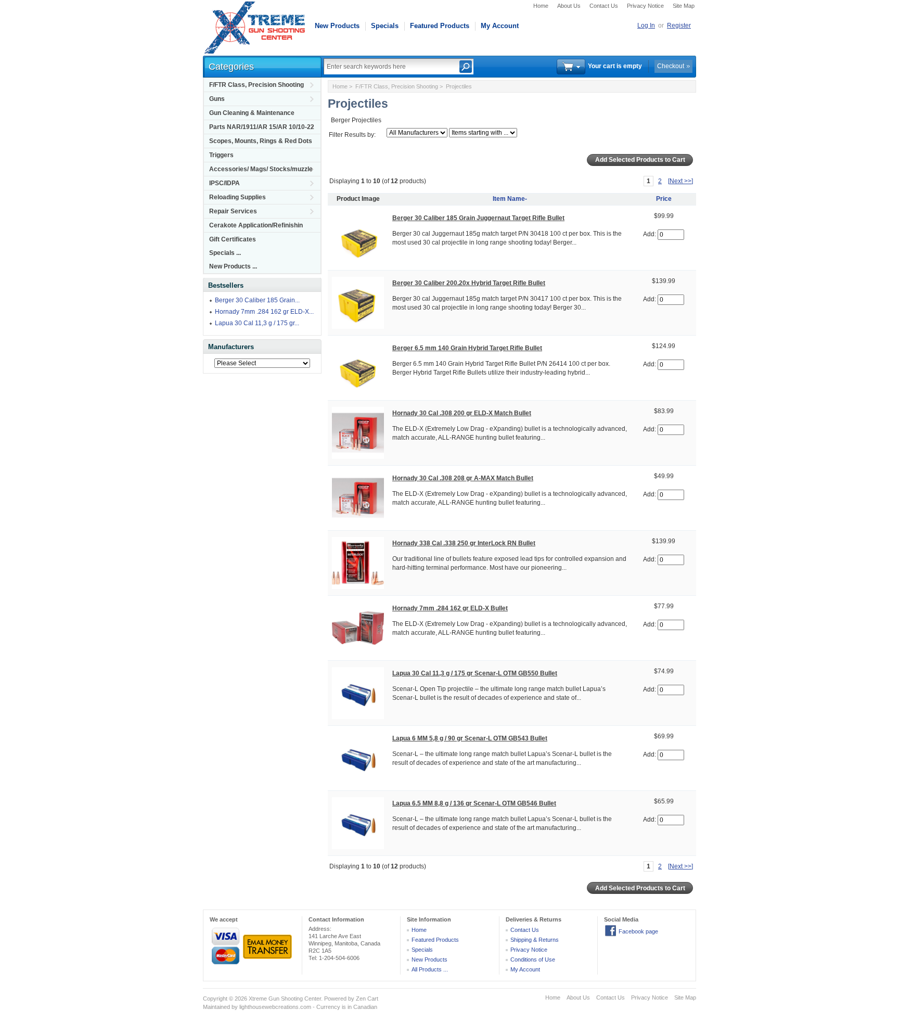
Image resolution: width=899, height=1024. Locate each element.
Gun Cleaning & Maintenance (251, 113)
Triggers (221, 155)
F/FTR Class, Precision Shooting (256, 84)
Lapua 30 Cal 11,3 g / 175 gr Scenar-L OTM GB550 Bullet (474, 673)
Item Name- (510, 198)
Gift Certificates (232, 239)
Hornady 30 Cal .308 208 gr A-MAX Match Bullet (462, 478)
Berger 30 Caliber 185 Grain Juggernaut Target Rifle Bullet (478, 218)
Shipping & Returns (534, 940)
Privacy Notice (645, 6)
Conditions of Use (532, 959)
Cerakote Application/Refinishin (256, 225)
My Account (500, 26)
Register (679, 25)
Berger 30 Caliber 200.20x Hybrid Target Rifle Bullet (468, 283)
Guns (217, 99)
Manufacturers (231, 347)
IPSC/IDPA (224, 183)
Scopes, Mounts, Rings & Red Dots (260, 141)
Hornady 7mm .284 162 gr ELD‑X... (264, 311)
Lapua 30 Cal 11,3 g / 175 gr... (257, 323)
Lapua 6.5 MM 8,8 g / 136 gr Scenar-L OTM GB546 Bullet (474, 803)
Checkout (670, 66)
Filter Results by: (352, 134)
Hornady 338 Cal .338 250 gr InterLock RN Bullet (463, 543)
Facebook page (638, 931)
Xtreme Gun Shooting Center (285, 998)
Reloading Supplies (237, 197)
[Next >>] (680, 181)
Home (540, 6)
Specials (385, 26)
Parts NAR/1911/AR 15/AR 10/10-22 (261, 127)
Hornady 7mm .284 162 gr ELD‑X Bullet (450, 608)
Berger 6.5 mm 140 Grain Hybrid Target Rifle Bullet (467, 348)
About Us (569, 6)
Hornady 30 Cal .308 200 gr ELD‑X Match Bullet (461, 413)
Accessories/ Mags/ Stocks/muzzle (261, 169)
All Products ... (430, 969)
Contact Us (603, 6)
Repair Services (233, 211)
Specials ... (225, 253)
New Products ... (233, 266)
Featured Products (439, 26)
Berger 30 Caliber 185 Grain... (257, 300)
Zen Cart (367, 998)
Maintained (216, 1007)
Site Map (684, 6)
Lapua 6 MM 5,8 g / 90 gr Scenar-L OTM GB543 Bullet (469, 738)
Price (664, 198)
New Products (337, 26)
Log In (646, 25)
